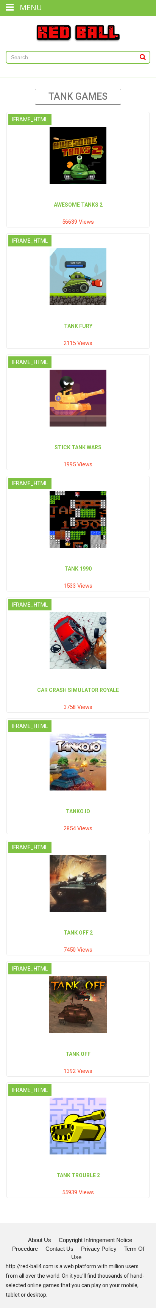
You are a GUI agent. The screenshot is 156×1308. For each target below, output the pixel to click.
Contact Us (59, 1248)
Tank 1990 (78, 569)
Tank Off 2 (78, 933)
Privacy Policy (99, 1248)
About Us (39, 1240)
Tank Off (78, 1054)
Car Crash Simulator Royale (78, 690)
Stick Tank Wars (78, 447)
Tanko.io (78, 811)
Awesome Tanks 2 (78, 205)
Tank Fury (78, 326)
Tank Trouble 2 (78, 1175)
